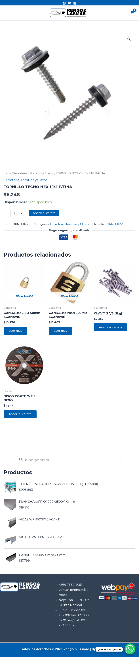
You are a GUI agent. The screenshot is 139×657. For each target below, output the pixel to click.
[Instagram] (75, 3)
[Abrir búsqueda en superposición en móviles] (69, 460)
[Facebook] (64, 3)
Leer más (15, 330)
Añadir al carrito (44, 213)
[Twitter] (69, 3)
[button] (129, 39)
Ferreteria (20, 173)
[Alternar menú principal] (8, 13)
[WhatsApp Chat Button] (130, 648)
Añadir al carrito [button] (110, 327)
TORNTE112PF (115, 224)
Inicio (7, 173)
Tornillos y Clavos (42, 173)
